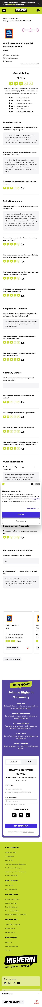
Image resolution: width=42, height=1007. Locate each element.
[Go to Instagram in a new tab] (9, 983)
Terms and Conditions (12, 925)
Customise (20, 521)
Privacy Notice (28, 832)
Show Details (31, 508)
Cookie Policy (10, 932)
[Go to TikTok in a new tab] (14, 983)
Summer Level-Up (11, 876)
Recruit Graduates (11, 907)
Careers (8, 950)
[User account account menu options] (38, 10)
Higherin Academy (11, 946)
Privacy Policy (10, 928)
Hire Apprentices (11, 903)
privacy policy (35, 499)
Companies (9, 860)
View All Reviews (12, 1002)
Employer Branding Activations (15, 915)
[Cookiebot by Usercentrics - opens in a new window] (31, 484)
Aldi (6, 50)
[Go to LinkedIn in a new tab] (5, 983)
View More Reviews (12, 659)
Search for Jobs (10, 852)
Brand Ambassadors (12, 911)
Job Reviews (9, 856)
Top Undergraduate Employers (15, 872)
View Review (11, 648)
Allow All (21, 515)
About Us (8, 942)
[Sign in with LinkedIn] (21, 815)
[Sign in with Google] (14, 815)
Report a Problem (11, 889)
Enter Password (11, 797)
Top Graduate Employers (13, 868)
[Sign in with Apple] (28, 815)
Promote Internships (12, 899)
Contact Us (9, 885)
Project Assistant (12, 625)
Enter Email (9, 785)
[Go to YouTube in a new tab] (18, 983)
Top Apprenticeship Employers (15, 864)
